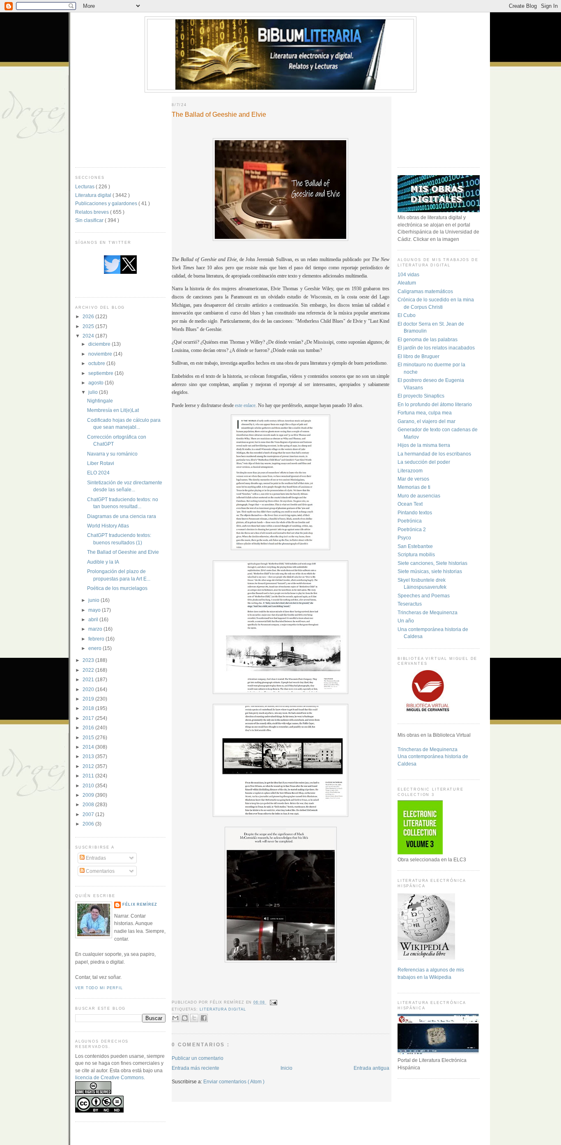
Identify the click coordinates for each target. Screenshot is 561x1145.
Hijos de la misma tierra (424, 445)
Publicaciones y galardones (106, 203)
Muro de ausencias (419, 495)
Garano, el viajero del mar (426, 421)
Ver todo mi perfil (98, 988)
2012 (89, 766)
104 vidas (408, 274)
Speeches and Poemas (424, 595)
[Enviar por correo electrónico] (175, 1018)
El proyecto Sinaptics (421, 395)
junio (94, 600)
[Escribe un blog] (185, 1018)
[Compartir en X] (194, 1018)
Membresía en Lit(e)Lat (113, 410)
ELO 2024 (98, 472)
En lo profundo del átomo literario (435, 404)
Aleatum (407, 282)
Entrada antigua (371, 1068)
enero (95, 648)
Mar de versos (413, 478)
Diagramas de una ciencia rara (121, 516)
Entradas (95, 857)
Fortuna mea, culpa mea (425, 412)
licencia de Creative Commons (109, 1077)
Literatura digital (94, 195)
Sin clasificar (90, 220)
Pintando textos (415, 512)
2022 (89, 670)
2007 (89, 814)
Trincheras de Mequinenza (428, 612)
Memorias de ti (414, 487)
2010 (89, 785)
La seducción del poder (424, 462)
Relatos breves (92, 212)
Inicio (286, 1068)
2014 (89, 746)
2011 (89, 775)
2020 (89, 689)
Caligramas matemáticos (425, 291)
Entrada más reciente (195, 1068)
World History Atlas (108, 525)
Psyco (404, 537)
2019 (89, 698)
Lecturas (85, 186)
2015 (89, 737)
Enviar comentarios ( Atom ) (233, 1081)
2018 (89, 708)
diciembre (100, 344)
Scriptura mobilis (416, 554)
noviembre (100, 353)
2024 (89, 335)
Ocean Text (410, 504)
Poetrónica (410, 520)
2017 (89, 718)
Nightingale (100, 400)
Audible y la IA (103, 561)
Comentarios (100, 871)
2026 (89, 316)
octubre (97, 363)
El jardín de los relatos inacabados (436, 347)
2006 (89, 823)
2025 (89, 326)
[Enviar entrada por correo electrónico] (273, 1002)
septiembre (101, 373)
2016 (89, 727)
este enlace (245, 405)
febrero (97, 638)
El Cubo (407, 315)
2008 (89, 804)
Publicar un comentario (197, 1058)
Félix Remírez (139, 904)
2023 (89, 660)
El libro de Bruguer (418, 356)
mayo (95, 610)
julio (93, 392)
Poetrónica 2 (412, 529)
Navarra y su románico (112, 453)
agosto (96, 382)
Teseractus (410, 603)
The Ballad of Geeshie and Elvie (123, 552)
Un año (406, 620)
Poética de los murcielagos (117, 588)
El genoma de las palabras (428, 339)
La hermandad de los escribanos (434, 453)
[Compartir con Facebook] (204, 1018)
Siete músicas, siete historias (430, 571)
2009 (89, 795)
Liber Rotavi (100, 463)
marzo (95, 628)
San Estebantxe (415, 546)
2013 (89, 756)
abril (93, 619)
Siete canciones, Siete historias (432, 563)
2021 (89, 679)
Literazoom (410, 470)
